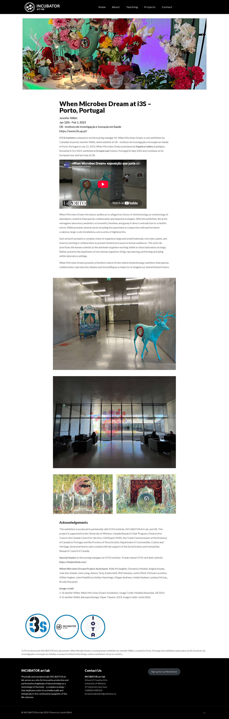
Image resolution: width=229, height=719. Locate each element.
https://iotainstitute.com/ (72, 561)
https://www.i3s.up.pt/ (73, 131)
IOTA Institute (67, 137)
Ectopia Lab (102, 150)
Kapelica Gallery (144, 146)
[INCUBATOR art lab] (42, 7)
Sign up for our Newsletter (164, 671)
